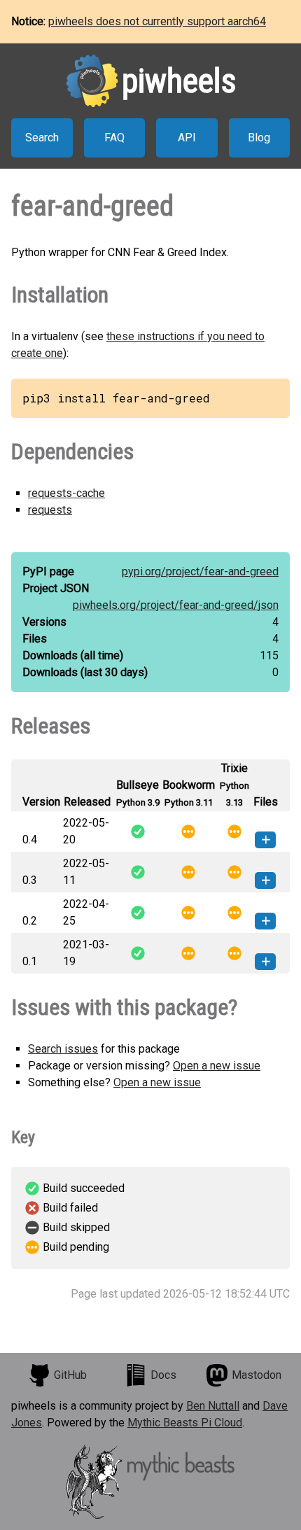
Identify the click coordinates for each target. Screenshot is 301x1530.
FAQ (114, 137)
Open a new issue (216, 1065)
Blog (259, 137)
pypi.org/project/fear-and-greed (200, 571)
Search (42, 137)
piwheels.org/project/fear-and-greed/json (176, 605)
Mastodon (256, 1375)
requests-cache (66, 493)
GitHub (70, 1375)
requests (50, 510)
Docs (163, 1375)
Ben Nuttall (212, 1405)
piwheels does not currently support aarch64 (157, 21)
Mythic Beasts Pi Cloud (184, 1422)
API (187, 137)
